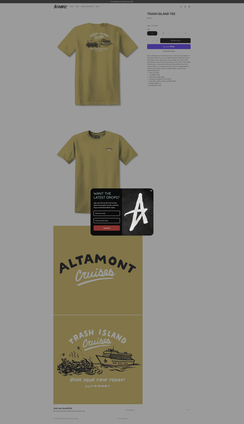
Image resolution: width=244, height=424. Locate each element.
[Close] (151, 190)
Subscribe (107, 228)
